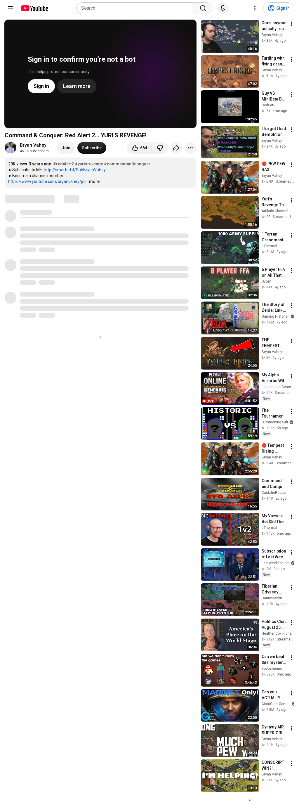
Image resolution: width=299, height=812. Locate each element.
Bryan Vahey (33, 145)
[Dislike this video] (160, 148)
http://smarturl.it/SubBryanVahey (75, 169)
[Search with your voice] (223, 8)
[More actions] (190, 148)
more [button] (94, 181)
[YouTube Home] (34, 8)
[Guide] (10, 8)
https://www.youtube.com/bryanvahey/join (48, 181)
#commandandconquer (127, 164)
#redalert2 (63, 164)
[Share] (176, 148)
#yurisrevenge (89, 164)
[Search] (203, 8)
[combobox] (136, 8)
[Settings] (254, 8)
